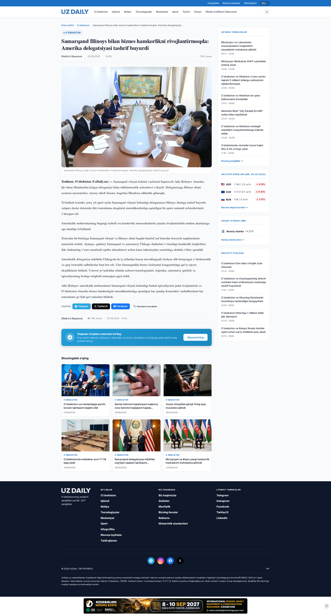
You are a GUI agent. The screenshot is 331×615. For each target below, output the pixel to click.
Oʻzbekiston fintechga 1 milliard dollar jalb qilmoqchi (242, 314)
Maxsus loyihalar (231, 3)
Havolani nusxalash (147, 306)
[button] (267, 12)
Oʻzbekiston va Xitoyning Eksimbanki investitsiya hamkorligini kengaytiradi (242, 299)
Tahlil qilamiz (250, 3)
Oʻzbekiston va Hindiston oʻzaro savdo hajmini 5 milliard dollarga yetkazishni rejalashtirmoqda (243, 80)
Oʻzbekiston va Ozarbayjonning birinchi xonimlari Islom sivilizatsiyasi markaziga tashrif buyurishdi (243, 282)
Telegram (83, 306)
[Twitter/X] (180, 560)
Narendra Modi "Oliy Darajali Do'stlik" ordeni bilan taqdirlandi (242, 112)
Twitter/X (102, 306)
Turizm (186, 11)
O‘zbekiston (101, 11)
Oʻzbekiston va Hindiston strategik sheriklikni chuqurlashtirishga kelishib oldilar (242, 130)
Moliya (127, 11)
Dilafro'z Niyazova (71, 56)
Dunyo (198, 11)
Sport (175, 11)
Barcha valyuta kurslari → (234, 207)
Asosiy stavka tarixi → (232, 239)
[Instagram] (160, 560)
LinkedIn (222, 518)
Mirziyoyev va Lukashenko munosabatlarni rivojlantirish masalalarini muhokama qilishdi (238, 46)
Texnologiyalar (144, 11)
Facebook (122, 306)
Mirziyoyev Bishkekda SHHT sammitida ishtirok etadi (243, 63)
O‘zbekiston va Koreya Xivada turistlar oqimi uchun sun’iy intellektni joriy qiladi (243, 330)
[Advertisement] (165, 605)
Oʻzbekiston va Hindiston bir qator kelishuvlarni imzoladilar (240, 97)
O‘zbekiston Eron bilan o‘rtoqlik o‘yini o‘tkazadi (241, 265)
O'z (264, 3)
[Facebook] (170, 560)
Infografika (213, 3)
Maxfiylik (164, 506)
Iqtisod (116, 11)
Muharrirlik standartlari (173, 523)
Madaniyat (162, 11)
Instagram (223, 501)
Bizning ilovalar (168, 512)
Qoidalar (164, 501)
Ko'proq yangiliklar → (232, 161)
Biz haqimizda (167, 495)
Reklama (164, 518)
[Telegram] (151, 560)
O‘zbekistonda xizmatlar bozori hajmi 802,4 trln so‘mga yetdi (242, 147)
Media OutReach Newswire (221, 11)
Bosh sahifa (67, 25)
